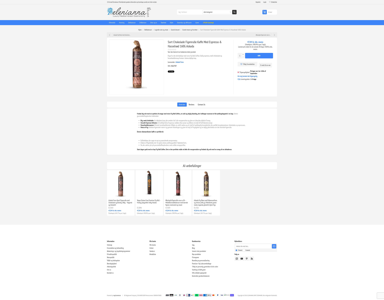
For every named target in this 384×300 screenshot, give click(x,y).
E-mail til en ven (265, 65)
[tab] (182, 105)
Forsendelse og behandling (115, 248)
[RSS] (252, 258)
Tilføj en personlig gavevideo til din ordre (205, 266)
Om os (109, 270)
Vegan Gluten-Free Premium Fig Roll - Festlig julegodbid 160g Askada (148, 201)
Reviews (191, 104)
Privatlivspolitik (112, 254)
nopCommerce (117, 295)
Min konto (153, 245)
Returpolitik (110, 257)
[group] (120, 184)
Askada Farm (180, 62)
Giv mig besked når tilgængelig (247, 76)
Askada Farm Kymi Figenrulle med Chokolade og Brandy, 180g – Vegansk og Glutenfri (120, 202)
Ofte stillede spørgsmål (199, 273)
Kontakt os (110, 273)
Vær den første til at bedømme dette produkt (182, 52)
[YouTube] (242, 258)
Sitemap (109, 245)
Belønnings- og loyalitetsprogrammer (118, 251)
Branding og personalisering (201, 260)
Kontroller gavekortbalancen (201, 276)
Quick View (116, 194)
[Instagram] (236, 258)
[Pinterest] (246, 258)
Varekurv (152, 251)
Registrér (258, 2)
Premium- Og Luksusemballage (201, 263)
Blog (193, 248)
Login (264, 2)
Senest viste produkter (199, 251)
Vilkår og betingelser (113, 260)
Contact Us (201, 104)
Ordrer (152, 248)
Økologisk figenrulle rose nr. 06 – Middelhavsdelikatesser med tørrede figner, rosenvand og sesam (177, 202)
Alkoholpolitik (111, 266)
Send (274, 246)
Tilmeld (240, 250)
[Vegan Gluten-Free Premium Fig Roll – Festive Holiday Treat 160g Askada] (149, 184)
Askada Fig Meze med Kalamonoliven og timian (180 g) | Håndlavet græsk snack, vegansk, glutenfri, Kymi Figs (205, 202)
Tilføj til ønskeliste (248, 64)
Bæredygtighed (111, 263)
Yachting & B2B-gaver (199, 270)
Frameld (248, 250)
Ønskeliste (153, 254)
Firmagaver (195, 257)
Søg (234, 12)
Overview (182, 104)
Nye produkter (196, 254)
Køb (259, 56)
